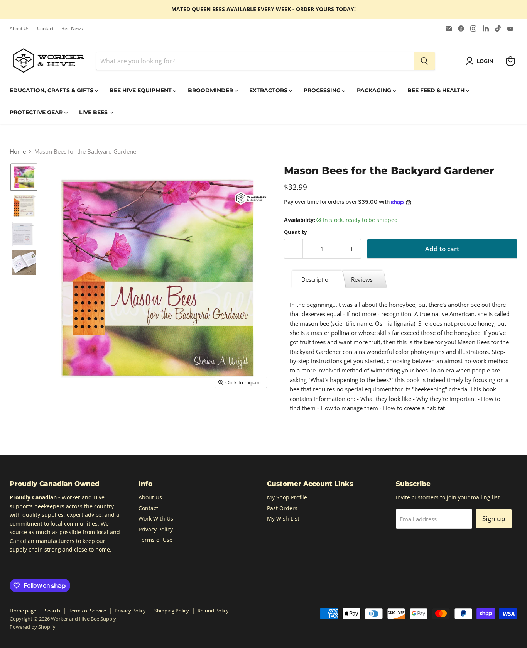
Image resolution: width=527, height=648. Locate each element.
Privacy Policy (156, 529)
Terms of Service (87, 610)
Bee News (72, 28)
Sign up (493, 518)
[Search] (424, 61)
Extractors (269, 90)
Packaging (375, 90)
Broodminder (211, 90)
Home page (23, 610)
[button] (481, 61)
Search (52, 610)
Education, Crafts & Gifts (52, 90)
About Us (19, 28)
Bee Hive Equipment (141, 90)
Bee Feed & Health (436, 90)
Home (18, 151)
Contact (45, 28)
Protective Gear (37, 112)
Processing (323, 90)
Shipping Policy (171, 610)
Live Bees (94, 112)
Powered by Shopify (33, 626)
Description (316, 279)
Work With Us (156, 518)
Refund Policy (213, 610)
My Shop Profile (287, 497)
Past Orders (282, 508)
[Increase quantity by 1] (351, 249)
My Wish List (283, 518)
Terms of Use (155, 539)
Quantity (295, 232)
